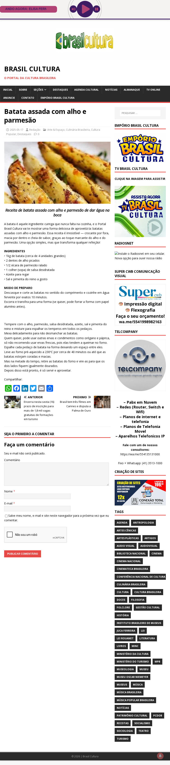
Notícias (111, 89)
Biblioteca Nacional (131, 553)
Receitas (123, 723)
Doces (121, 600)
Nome (8, 491)
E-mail (8, 503)
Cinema (157, 553)
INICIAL (7, 89)
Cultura (123, 592)
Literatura (147, 638)
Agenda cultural (86, 89)
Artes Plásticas (128, 538)
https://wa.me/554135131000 (140, 454)
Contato (27, 98)
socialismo (142, 723)
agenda (122, 522)
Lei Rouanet (125, 638)
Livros (121, 646)
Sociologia (125, 731)
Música (138, 684)
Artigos (150, 538)
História (123, 615)
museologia (125, 669)
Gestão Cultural (148, 607)
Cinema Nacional (129, 561)
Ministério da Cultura (132, 654)
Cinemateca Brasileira (132, 569)
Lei (143, 630)
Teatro (143, 731)
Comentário (12, 460)
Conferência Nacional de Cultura (141, 577)
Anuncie (9, 98)
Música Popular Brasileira (135, 700)
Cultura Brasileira (147, 592)
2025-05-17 (16, 130)
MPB (157, 661)
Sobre (23, 89)
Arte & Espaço (56, 130)
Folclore (123, 607)
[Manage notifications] (160, 756)
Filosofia (137, 600)
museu (144, 669)
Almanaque (132, 89)
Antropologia (143, 522)
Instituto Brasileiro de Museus (139, 623)
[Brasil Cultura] (85, 58)
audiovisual (149, 546)
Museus (122, 684)
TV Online (153, 89)
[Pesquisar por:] (140, 113)
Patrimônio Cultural (132, 715)
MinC (135, 646)
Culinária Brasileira (78, 130)
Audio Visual (126, 546)
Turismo (123, 739)
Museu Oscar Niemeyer (132, 677)
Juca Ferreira (126, 630)
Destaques (60, 89)
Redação (34, 130)
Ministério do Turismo (133, 661)
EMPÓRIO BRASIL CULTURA (57, 98)
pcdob (157, 715)
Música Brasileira (129, 692)
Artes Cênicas (126, 530)
